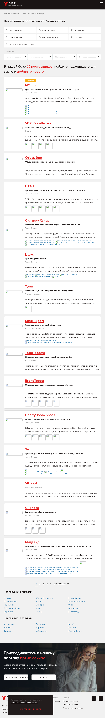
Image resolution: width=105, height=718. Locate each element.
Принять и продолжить (30, 709)
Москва (7, 598)
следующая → (61, 583)
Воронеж (8, 611)
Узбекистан (41, 631)
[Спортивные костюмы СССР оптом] (74, 240)
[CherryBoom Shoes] (28, 440)
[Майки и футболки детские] (75, 468)
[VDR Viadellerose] (28, 148)
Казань (39, 601)
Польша (72, 627)
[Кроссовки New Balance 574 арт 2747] (44, 112)
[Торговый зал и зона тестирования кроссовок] (49, 342)
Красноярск (74, 608)
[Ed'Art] (28, 211)
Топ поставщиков (70, 701)
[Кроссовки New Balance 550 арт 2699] (44, 110)
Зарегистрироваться (16, 677)
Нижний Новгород (76, 601)
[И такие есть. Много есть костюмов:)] (75, 242)
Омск (70, 605)
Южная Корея (75, 631)
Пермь (39, 611)
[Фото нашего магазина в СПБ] (40, 340)
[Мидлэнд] (83, 567)
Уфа (38, 608)
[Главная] (13, 6)
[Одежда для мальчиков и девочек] (43, 468)
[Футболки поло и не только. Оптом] (43, 244)
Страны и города (70, 705)
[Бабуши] (30, 274)
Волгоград (73, 611)
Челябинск (9, 605)
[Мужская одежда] (54, 470)
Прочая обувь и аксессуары (22, 44)
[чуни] (56, 276)
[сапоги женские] (69, 274)
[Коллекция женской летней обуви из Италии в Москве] (52, 567)
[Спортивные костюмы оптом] (40, 240)
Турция (7, 631)
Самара (40, 605)
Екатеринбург (10, 601)
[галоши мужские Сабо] (47, 274)
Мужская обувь (16, 37)
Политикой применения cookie (24, 702)
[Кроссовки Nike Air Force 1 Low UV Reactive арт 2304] (51, 106)
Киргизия (40, 627)
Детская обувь (16, 30)
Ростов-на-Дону (12, 608)
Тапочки (78, 37)
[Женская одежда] (34, 470)
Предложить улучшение (73, 708)
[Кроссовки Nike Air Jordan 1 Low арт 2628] (46, 108)
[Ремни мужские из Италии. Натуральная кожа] (48, 573)
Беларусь (40, 624)
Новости (66, 698)
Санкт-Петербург (45, 598)
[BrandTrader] (28, 406)
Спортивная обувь (50, 37)
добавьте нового (30, 71)
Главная (7, 14)
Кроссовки (79, 30)
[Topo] (28, 311)
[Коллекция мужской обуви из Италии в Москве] (48, 569)
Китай (71, 624)
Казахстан (9, 624)
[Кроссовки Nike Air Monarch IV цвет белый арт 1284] (51, 104)
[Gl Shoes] (28, 533)
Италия (7, 627)
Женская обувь (48, 30)
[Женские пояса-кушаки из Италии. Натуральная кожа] (52, 571)
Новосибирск (74, 598)
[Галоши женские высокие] (38, 276)
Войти (43, 677)
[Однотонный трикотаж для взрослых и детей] (48, 472)
